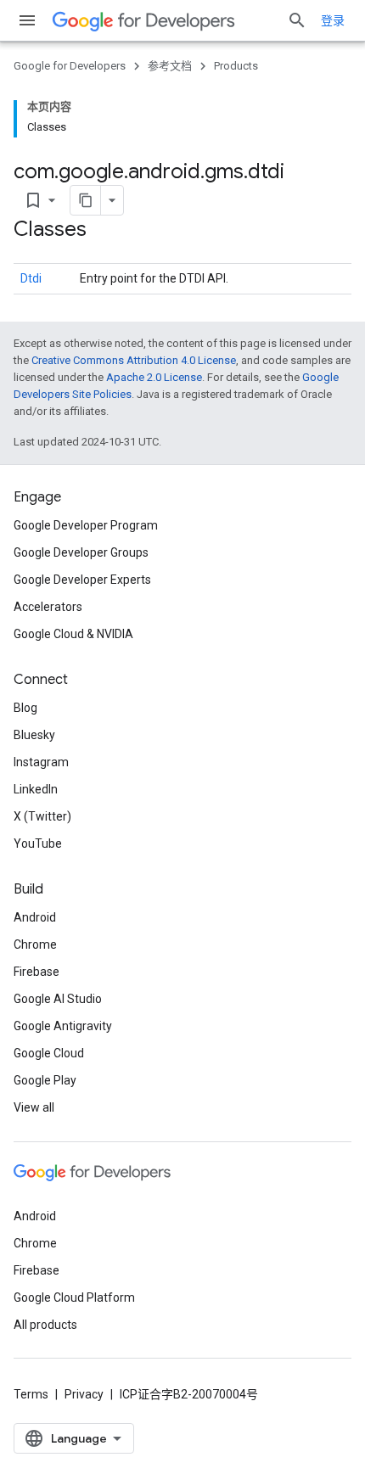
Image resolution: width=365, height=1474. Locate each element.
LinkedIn (36, 789)
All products (45, 1324)
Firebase (36, 971)
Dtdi (31, 278)
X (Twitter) (42, 816)
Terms (31, 1394)
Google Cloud (49, 1053)
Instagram (41, 762)
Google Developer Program (86, 525)
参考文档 (170, 65)
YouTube (38, 843)
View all (34, 1107)
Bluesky (34, 735)
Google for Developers (70, 65)
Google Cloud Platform (74, 1297)
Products (236, 65)
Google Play (45, 1080)
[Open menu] (27, 20)
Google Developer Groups (81, 552)
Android (35, 917)
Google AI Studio (58, 999)
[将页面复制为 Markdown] (85, 200)
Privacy (84, 1394)
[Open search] (297, 20)
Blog (25, 708)
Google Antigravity (63, 1026)
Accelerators (48, 607)
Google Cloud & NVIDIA (73, 634)
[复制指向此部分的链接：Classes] (104, 231)
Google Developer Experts (82, 579)
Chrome (35, 944)
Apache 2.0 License (154, 377)
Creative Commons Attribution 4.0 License (133, 360)
